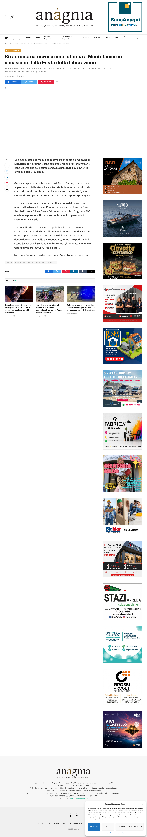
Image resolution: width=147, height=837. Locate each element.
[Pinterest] (7, 183)
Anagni (37, 37)
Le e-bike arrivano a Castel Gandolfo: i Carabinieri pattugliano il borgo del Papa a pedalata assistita (49, 309)
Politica (97, 37)
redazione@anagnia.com (78, 798)
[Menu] (6, 37)
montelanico (51, 262)
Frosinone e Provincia (67, 37)
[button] (142, 804)
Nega (108, 827)
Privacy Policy (120, 833)
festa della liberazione (36, 262)
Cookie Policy (110, 833)
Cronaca (86, 37)
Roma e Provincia (48, 37)
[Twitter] (7, 171)
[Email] (7, 188)
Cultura (108, 37)
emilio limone (20, 262)
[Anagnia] (71, 17)
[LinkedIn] (7, 177)
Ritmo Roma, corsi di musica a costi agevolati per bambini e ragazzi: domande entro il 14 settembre (18, 309)
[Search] (141, 37)
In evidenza (16, 37)
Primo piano (125, 37)
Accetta (94, 827)
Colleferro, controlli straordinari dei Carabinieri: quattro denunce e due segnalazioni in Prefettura (81, 307)
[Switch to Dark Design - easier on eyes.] (137, 38)
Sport (117, 37)
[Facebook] (7, 165)
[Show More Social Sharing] (57, 82)
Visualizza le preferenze (129, 827)
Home (28, 37)
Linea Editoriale (76, 823)
